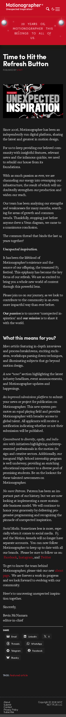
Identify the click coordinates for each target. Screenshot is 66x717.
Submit (7, 704)
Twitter (45, 557)
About (7, 702)
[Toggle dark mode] (53, 8)
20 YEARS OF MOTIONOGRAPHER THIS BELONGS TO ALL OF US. (33, 31)
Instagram (25, 557)
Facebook (10, 557)
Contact (8, 707)
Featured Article (19, 675)
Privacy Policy (11, 709)
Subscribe (9, 712)
